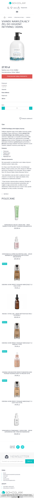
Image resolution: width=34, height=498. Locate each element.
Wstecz (5, 194)
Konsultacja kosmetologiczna (11, 474)
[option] (17, 47)
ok (18, 497)
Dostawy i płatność (8, 486)
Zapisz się (29, 461)
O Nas (4, 477)
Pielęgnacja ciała (19, 17)
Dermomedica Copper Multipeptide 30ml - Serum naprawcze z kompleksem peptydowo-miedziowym (17, 255)
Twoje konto (24, 7)
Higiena (28, 17)
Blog (4, 473)
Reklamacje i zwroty (9, 488)
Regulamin (6, 478)
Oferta (10, 17)
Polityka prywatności (9, 480)
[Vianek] (4, 87)
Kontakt (5, 476)
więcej (21, 497)
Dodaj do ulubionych (26, 118)
